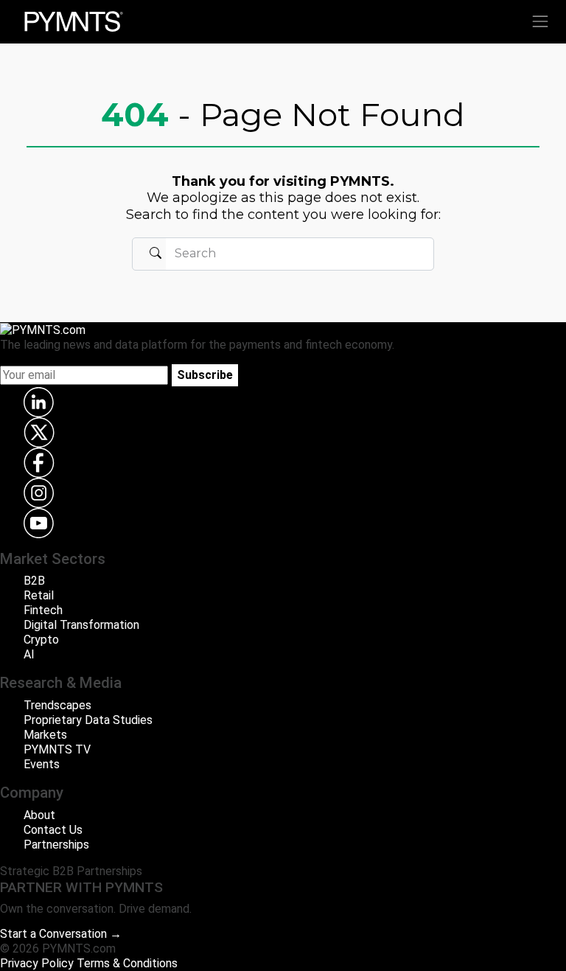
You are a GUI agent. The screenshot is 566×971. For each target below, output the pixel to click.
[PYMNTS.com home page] (73, 20)
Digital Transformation (81, 625)
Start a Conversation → (61, 934)
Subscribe (205, 375)
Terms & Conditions (127, 963)
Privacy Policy (37, 963)
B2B (34, 581)
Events (42, 764)
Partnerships (56, 845)
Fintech (43, 610)
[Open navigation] (540, 21)
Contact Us (53, 830)
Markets (45, 735)
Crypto (41, 640)
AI (29, 654)
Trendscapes (57, 705)
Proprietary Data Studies (88, 720)
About (39, 815)
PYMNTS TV (57, 749)
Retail (39, 595)
